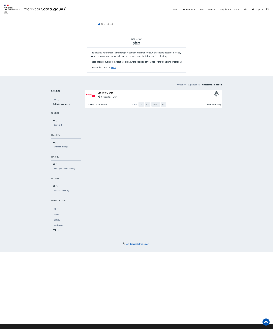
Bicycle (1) (58, 125)
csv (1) (56, 214)
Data (174, 9)
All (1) (56, 99)
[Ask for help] (266, 322)
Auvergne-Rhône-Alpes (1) (65, 168)
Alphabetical (194, 84)
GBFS (113, 67)
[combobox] (136, 24)
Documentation (188, 9)
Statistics (212, 9)
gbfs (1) (57, 220)
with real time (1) (61, 146)
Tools (201, 9)
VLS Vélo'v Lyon (105, 93)
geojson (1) (58, 225)
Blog (246, 9)
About (237, 9)
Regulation (225, 9)
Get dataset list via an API (137, 243)
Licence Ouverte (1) (62, 190)
